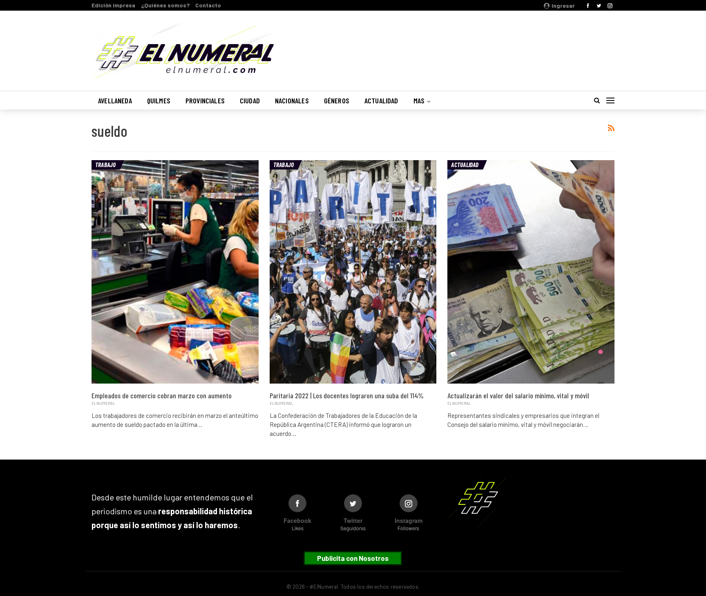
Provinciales (205, 100)
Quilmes (158, 100)
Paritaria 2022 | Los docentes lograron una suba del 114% (347, 395)
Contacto (208, 5)
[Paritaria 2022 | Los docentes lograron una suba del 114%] (353, 272)
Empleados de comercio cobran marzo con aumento (162, 395)
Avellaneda (115, 100)
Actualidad (381, 100)
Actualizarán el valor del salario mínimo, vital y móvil (518, 395)
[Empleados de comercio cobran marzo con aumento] (175, 272)
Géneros (336, 100)
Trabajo (105, 164)
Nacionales (292, 100)
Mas (419, 100)
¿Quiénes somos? (165, 5)
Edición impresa (113, 5)
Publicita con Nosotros (353, 558)
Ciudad (250, 100)
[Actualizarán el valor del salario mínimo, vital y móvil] (530, 272)
